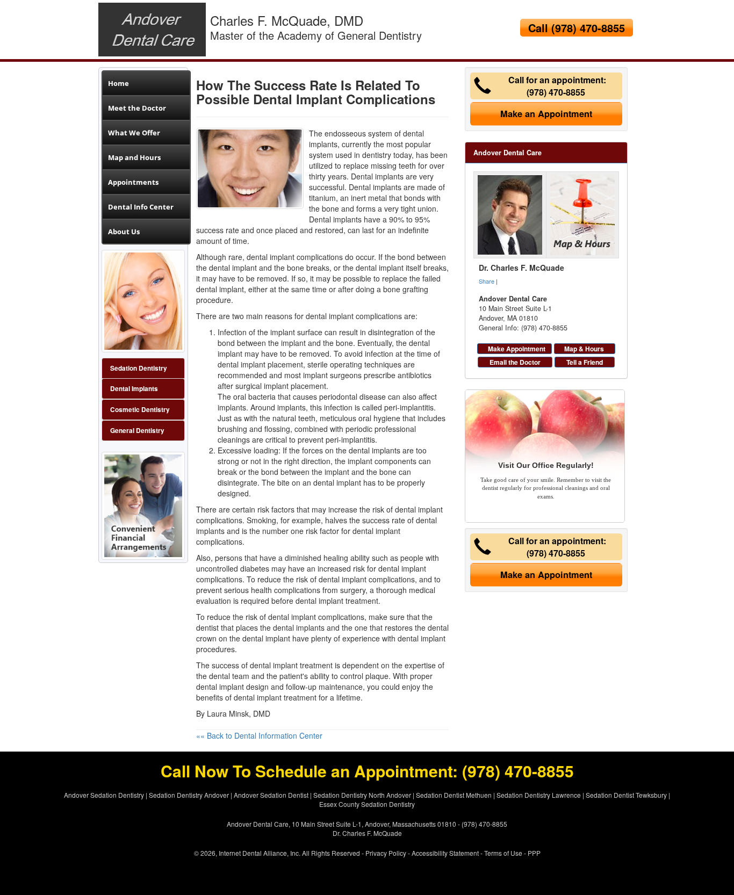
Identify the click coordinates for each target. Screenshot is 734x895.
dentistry (376, 154)
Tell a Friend (584, 362)
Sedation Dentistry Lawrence (538, 794)
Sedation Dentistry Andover (189, 794)
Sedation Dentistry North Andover (362, 794)
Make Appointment (516, 348)
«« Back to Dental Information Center (259, 735)
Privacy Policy (385, 852)
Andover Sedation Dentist (271, 794)
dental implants (299, 627)
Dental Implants (134, 388)
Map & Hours (584, 348)
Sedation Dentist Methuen (454, 794)
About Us (124, 231)
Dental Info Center (141, 207)
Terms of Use (503, 852)
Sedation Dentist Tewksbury (626, 794)
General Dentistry (137, 430)
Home (118, 83)
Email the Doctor (515, 362)
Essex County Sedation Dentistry (367, 804)
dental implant (241, 364)
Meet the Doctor (137, 108)
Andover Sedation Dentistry (104, 794)
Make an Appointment (546, 113)
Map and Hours (134, 157)
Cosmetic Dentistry (140, 409)
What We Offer (134, 133)
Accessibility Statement (445, 852)
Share (486, 281)
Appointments (133, 182)
